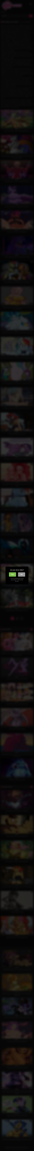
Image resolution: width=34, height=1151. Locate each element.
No (22, 574)
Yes (12, 574)
